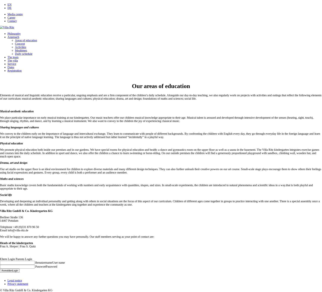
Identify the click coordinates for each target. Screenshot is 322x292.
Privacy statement (17, 283)
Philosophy (14, 33)
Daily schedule (23, 53)
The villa (12, 60)
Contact (12, 21)
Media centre (15, 14)
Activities (20, 47)
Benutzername (43, 262)
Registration (14, 70)
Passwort (40, 266)
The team (12, 57)
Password (51, 266)
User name (58, 262)
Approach (13, 37)
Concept (20, 43)
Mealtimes (21, 50)
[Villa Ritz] (7, 27)
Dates (10, 67)
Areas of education (26, 40)
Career (11, 17)
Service (11, 63)
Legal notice (14, 280)
